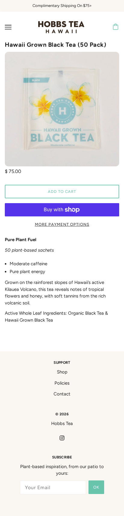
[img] (62, 438)
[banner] (61, 26)
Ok (96, 487)
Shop (62, 372)
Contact (62, 394)
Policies (62, 383)
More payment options (62, 224)
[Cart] (116, 27)
